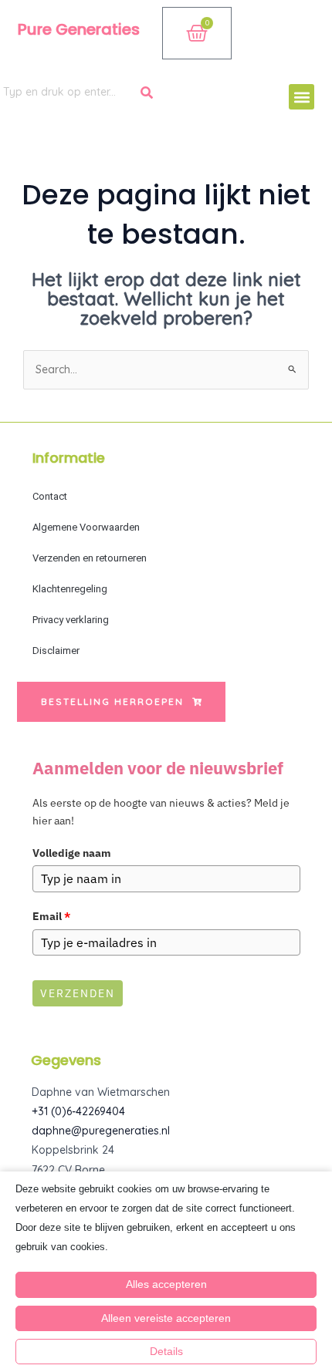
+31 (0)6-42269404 (78, 1111)
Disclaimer (56, 650)
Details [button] (166, 1351)
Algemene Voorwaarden (86, 527)
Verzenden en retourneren (89, 558)
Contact (49, 496)
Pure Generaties (79, 29)
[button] (301, 97)
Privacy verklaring (70, 619)
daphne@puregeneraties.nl (101, 1131)
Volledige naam (71, 853)
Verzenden (77, 993)
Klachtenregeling (69, 589)
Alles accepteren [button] (166, 1284)
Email (51, 916)
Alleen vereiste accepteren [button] (166, 1318)
